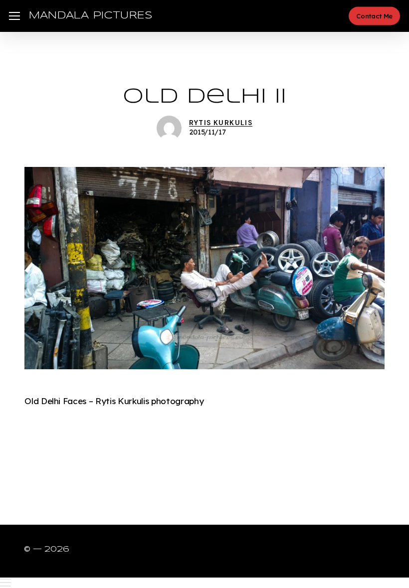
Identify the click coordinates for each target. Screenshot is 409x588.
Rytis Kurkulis (221, 122)
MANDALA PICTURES (91, 15)
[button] (14, 16)
